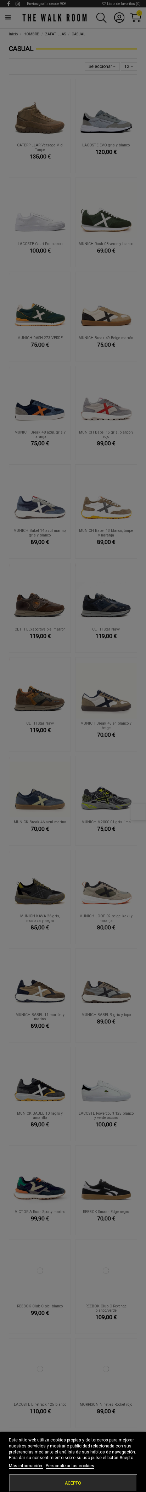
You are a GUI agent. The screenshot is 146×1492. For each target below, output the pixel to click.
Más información (26, 1465)
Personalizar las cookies (70, 1465)
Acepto (73, 1483)
